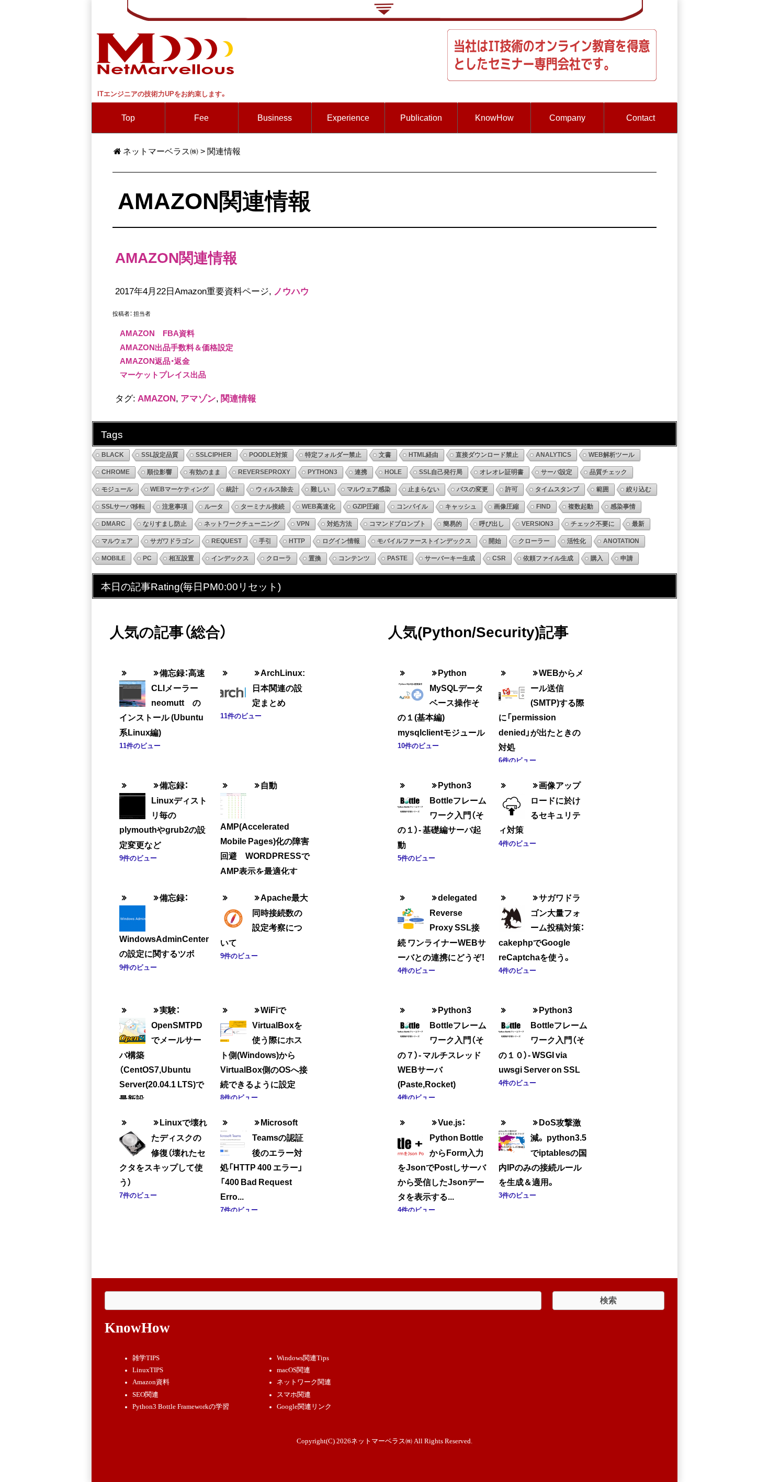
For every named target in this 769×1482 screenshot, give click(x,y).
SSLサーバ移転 (123, 506)
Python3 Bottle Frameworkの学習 (180, 1406)
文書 (385, 454)
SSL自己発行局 (440, 472)
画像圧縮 (506, 506)
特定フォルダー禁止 (333, 454)
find (543, 506)
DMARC (113, 523)
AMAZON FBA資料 (157, 333)
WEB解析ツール (612, 454)
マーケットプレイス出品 (163, 374)
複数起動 (580, 506)
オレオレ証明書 (502, 472)
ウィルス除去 (274, 489)
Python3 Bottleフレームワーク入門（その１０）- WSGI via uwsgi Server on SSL (543, 1039)
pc (147, 558)
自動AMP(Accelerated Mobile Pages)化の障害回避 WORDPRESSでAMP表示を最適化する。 (265, 835)
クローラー (534, 541)
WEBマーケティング (179, 489)
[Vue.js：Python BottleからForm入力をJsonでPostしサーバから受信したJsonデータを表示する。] (411, 1135)
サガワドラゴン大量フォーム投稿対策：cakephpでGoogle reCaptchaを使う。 (541, 927)
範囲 (602, 489)
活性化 (576, 541)
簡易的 (452, 523)
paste (397, 558)
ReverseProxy (264, 472)
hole (393, 472)
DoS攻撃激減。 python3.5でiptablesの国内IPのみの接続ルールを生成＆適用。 (543, 1152)
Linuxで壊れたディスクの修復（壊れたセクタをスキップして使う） (163, 1152)
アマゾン (198, 398)
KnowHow (494, 117)
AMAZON (157, 398)
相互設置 (181, 558)
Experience (348, 117)
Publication (421, 117)
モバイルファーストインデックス (424, 541)
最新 (638, 523)
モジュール (117, 489)
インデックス (230, 558)
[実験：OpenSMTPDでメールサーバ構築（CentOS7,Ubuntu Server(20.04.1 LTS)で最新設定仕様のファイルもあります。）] (132, 1023)
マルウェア (117, 541)
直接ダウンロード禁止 (487, 454)
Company (567, 117)
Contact (640, 117)
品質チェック (608, 472)
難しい (320, 489)
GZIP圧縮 (366, 506)
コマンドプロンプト (397, 523)
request (226, 541)
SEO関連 (145, 1394)
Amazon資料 (150, 1382)
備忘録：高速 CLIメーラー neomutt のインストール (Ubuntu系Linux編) (166, 702)
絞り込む (638, 489)
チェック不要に (593, 523)
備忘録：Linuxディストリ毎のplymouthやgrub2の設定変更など (163, 815)
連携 (361, 472)
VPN (303, 523)
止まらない (423, 489)
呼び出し (491, 523)
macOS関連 (293, 1370)
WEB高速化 (318, 506)
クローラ (278, 558)
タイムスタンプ (557, 489)
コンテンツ (354, 558)
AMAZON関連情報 (176, 257)
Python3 (322, 472)
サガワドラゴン (172, 541)
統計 (232, 489)
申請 (626, 558)
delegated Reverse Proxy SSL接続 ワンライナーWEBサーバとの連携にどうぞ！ (442, 927)
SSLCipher (214, 454)
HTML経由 (423, 454)
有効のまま (205, 472)
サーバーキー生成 (450, 558)
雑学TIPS (146, 1358)
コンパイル (412, 506)
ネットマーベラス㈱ (160, 151)
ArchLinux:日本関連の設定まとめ (278, 687)
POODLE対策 (268, 454)
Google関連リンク (304, 1406)
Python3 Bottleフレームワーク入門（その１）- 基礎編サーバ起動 (442, 815)
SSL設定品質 (159, 454)
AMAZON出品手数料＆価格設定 (176, 347)
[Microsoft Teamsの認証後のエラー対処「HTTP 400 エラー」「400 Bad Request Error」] (233, 1135)
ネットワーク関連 (304, 1382)
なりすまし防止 (165, 523)
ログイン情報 (341, 541)
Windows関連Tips (303, 1358)
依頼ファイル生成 (548, 558)
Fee (201, 117)
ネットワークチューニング (241, 523)
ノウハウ (291, 290)
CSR (499, 558)
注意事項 (174, 506)
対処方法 (339, 523)
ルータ (214, 506)
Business (274, 117)
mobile (113, 558)
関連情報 (238, 398)
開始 (495, 541)
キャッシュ (461, 506)
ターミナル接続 (263, 506)
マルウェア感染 (369, 489)
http (297, 541)
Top (128, 117)
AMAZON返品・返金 (155, 360)
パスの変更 (472, 489)
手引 (265, 541)
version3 (537, 523)
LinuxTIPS (147, 1370)
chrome (115, 472)
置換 (315, 558)
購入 (597, 558)
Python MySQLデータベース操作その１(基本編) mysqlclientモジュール (441, 702)
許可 (511, 489)
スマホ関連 (294, 1394)
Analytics (553, 454)
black (112, 454)
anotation (621, 541)
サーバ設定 (556, 472)
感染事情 (623, 506)
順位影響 (159, 472)
